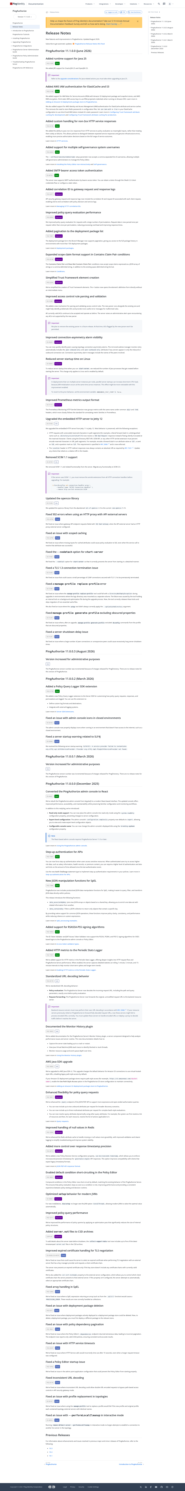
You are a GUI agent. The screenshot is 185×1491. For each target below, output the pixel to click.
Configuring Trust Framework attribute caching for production (92, 115)
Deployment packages (65, 248)
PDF (124, 12)
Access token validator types (68, 944)
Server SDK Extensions (65, 711)
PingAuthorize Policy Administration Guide (25, 57)
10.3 (50, 1448)
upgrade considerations (69, 79)
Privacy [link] (72, 1487)
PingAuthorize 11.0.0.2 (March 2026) (162, 35)
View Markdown (136, 12)
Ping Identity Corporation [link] (32, 1487)
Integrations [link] (105, 4)
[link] (17, 4)
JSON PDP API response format (68, 1166)
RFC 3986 (104, 444)
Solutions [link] (134, 4)
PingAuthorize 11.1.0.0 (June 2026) (161, 22)
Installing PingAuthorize (21, 38)
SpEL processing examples (67, 921)
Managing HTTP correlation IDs (69, 206)
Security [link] (81, 1487)
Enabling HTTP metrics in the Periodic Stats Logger (76, 970)
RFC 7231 (128, 448)
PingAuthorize (20, 11)
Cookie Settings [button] (93, 1487)
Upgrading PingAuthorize (22, 42)
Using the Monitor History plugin (69, 1055)
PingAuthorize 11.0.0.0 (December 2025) (159, 47)
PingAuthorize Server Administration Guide (26, 51)
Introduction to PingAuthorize (23, 31)
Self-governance (100, 164)
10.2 (50, 1452)
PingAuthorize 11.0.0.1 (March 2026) (162, 41)
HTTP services (62, 141)
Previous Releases (157, 52)
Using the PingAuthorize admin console (72, 846)
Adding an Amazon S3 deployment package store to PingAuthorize (71, 102)
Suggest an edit (112, 12)
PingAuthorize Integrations (22, 46)
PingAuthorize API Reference (23, 68)
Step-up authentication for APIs (58, 874)
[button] (171, 4)
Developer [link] (120, 4)
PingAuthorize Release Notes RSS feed (90, 44)
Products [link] (90, 4)
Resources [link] (149, 4)
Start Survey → (113, 24)
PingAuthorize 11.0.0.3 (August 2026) (162, 29)
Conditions (61, 271)
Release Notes (18, 27)
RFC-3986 (121, 1010)
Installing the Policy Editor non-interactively (73, 164)
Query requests (63, 1121)
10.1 (50, 1456)
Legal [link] (65, 1487)
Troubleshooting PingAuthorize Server (24, 63)
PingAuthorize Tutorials (21, 34)
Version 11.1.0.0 (24, 17)
